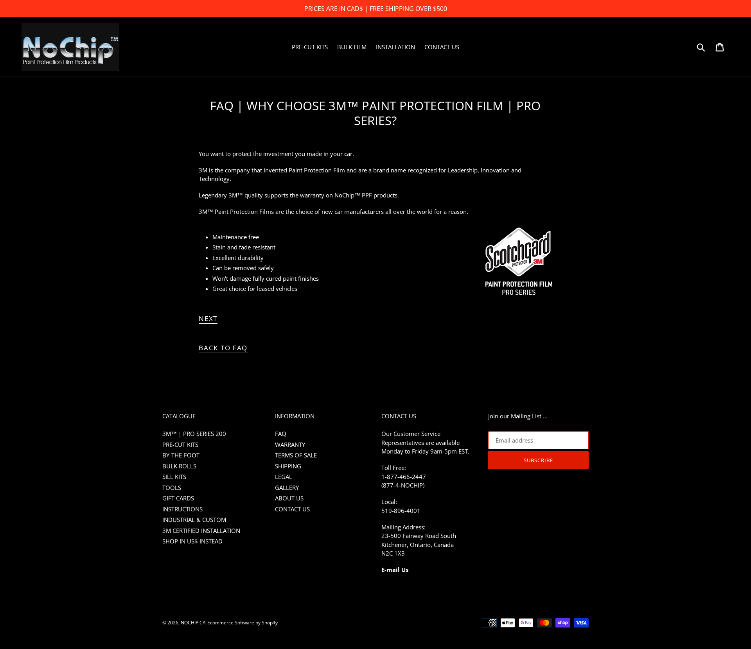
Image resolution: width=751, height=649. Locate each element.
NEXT (208, 318)
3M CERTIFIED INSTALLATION (201, 530)
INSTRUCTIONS (182, 509)
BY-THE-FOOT (180, 455)
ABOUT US (289, 498)
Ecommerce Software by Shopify (242, 622)
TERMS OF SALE (296, 455)
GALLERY (287, 487)
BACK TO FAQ (223, 347)
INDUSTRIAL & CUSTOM (194, 520)
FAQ (280, 433)
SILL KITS (174, 476)
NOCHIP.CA (193, 622)
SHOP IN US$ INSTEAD (192, 541)
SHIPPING (288, 466)
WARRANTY (290, 444)
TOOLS (171, 487)
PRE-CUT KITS (180, 444)
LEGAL (283, 476)
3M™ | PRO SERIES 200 (194, 433)
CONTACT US (292, 509)
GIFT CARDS (178, 498)
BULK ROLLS (179, 466)
